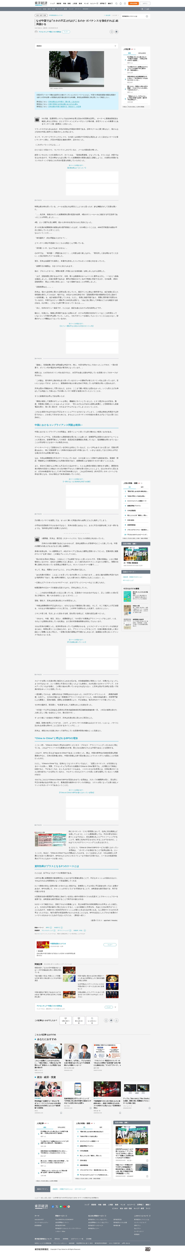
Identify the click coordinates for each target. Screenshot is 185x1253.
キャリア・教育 (62, 9)
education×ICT (39, 1219)
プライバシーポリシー (60, 1243)
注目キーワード (128, 572)
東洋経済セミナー (93, 1228)
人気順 (75, 3)
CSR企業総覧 (131, 510)
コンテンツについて (140, 1222)
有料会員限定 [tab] (142, 53)
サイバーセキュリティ (41, 1222)
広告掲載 (88, 1239)
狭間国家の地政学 (138, 619)
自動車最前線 (131, 525)
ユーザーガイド (139, 1231)
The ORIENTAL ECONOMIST (64, 1219)
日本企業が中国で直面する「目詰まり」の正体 (64, 106)
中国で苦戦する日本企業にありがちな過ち (63, 104)
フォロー (66, 31)
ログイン (145, 3)
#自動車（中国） (78, 930)
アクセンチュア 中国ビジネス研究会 (50, 32)
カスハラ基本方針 (114, 1243)
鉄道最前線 (38, 1225)
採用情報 (65, 1239)
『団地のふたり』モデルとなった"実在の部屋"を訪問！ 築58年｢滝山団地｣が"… (137, 97)
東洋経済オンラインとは (129, 16)
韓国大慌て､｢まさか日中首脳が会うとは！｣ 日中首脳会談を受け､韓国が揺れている (48, 970)
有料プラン (137, 1225)
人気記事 (127, 49)
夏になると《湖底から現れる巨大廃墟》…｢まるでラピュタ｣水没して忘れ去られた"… (137, 88)
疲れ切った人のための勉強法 (140, 592)
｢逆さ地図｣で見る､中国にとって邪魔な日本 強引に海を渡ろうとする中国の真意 (48, 978)
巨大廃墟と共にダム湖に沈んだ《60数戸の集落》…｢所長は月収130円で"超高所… (137, 58)
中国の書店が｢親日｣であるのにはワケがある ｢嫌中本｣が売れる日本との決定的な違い (48, 994)
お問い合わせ (126, 1243)
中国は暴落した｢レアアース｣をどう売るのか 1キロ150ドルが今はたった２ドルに (91, 994)
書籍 (109, 3)
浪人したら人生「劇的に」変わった (137, 515)
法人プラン (137, 1228)
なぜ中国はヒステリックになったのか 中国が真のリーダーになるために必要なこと (91, 986)
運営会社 (57, 1239)
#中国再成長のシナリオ (56, 15)
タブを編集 (146, 9)
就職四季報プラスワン (134, 506)
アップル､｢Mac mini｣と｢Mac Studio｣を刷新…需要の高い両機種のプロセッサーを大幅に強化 (136, 1101)
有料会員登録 (133, 3)
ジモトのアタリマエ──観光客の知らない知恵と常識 (137, 530)
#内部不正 (57, 927)
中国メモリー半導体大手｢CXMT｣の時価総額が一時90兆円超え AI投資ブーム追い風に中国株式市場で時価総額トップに (124, 1169)
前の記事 (108, 15)
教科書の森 (117, 1225)
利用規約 (137, 1234)
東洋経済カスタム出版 (120, 1222)
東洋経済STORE (60, 1225)
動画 (80, 3)
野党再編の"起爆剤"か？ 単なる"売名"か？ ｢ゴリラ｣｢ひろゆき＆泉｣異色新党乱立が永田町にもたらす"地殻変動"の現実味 (48, 1104)
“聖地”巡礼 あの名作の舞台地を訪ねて (137, 491)
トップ (52, 3)
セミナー (93, 3)
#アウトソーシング (63, 930)
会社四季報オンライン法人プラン (98, 1222)
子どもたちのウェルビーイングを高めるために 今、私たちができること (137, 534)
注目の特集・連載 (129, 544)
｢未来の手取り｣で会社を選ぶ (136, 496)
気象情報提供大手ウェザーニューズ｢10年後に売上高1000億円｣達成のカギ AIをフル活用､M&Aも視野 (77, 1101)
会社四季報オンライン (62, 1222)
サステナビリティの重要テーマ (136, 501)
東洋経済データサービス (95, 1225)
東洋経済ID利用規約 (101, 1243)
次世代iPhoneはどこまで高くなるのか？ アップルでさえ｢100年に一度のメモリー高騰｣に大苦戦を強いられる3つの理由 (124, 1153)
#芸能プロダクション (135, 577)
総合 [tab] (129, 53)
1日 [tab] (130, 487)
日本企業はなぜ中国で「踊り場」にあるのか (63, 101)
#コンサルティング (47, 930)
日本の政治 (130, 520)
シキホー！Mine (60, 1231)
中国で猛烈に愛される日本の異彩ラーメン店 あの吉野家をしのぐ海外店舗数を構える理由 (91, 978)
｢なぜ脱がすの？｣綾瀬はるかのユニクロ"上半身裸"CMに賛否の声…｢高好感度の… (137, 68)
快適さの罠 (136, 606)
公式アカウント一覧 (77, 1239)
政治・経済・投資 (49, 9)
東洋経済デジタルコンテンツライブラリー (68, 1228)
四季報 (102, 3)
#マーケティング (128, 580)
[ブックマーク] (112, 32)
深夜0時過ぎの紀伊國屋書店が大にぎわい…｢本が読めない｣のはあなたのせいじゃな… (137, 78)
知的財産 (71, 1243)
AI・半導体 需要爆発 (131, 563)
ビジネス (38, 9)
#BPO (47, 927)
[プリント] (116, 32)
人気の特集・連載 (130, 483)
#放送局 (125, 577)
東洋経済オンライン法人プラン (97, 1219)
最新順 (59, 3)
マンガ (86, 3)
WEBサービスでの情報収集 (43, 1243)
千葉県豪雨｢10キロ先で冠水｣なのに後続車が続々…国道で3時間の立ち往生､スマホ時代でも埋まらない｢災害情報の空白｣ (107, 1104)
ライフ (71, 9)
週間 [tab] (142, 487)
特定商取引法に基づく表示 (84, 1243)
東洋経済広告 (118, 1219)
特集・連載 (67, 3)
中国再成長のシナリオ (58, 943)
